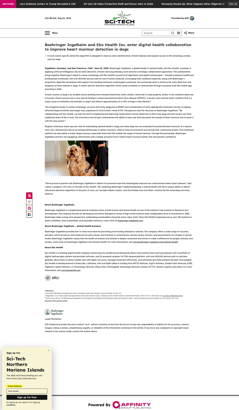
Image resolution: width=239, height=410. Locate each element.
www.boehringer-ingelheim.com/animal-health (155, 242)
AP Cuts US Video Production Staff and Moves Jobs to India (118, 3)
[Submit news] (29, 196)
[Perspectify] (29, 202)
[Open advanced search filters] (179, 33)
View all (233, 4)
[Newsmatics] (29, 214)
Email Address (14, 386)
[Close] (48, 350)
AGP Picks (8, 4)
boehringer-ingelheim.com (130, 220)
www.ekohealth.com (70, 270)
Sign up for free (26, 397)
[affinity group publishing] (29, 208)
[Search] (173, 33)
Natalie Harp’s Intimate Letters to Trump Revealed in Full (42, 3)
